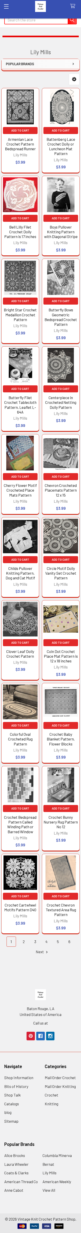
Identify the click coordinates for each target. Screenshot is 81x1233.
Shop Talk (12, 1095)
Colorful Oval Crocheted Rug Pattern (20, 739)
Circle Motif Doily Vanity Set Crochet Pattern (60, 573)
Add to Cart (20, 130)
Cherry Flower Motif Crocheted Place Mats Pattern (20, 490)
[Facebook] (40, 1036)
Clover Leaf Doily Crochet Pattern (20, 653)
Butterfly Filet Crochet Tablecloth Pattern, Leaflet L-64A (20, 404)
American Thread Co (21, 1181)
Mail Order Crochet (60, 1077)
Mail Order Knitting (60, 1086)
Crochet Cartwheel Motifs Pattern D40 (20, 907)
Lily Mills (49, 1173)
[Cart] (74, 6)
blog (7, 1112)
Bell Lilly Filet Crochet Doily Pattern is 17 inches (20, 232)
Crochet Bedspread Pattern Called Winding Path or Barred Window (20, 824)
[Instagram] (50, 1036)
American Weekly (57, 1181)
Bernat (48, 1164)
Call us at (40, 1023)
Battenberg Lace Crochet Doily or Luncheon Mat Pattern (61, 146)
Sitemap (11, 1121)
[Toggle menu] (6, 6)
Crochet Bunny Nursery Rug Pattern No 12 (61, 822)
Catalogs (11, 1103)
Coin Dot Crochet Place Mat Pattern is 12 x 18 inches (61, 656)
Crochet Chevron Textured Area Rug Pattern (61, 910)
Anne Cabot (13, 1190)
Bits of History (16, 1086)
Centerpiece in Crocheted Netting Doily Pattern (60, 402)
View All (49, 1190)
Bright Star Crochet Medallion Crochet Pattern (20, 315)
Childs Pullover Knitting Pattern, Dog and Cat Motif (20, 573)
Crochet (51, 1095)
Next (40, 951)
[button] (74, 79)
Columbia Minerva (57, 1155)
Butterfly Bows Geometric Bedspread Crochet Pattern (61, 317)
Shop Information (18, 1077)
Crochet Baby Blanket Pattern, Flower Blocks (61, 739)
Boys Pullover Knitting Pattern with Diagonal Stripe (61, 232)
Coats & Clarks (16, 1173)
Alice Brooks (14, 1155)
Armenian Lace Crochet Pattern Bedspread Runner (20, 144)
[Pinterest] (31, 1036)
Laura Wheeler (16, 1164)
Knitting (51, 1103)
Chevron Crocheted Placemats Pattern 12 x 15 (61, 490)
